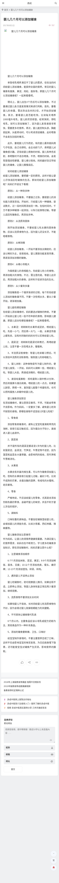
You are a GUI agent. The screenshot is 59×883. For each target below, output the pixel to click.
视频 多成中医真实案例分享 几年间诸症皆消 (26, 708)
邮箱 (8, 754)
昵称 (8, 747)
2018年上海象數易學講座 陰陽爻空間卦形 (22, 682)
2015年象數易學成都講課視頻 (17, 686)
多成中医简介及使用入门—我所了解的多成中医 (28, 703)
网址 (8, 761)
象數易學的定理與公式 (14, 690)
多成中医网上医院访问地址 (19, 699)
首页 (6, 10)
